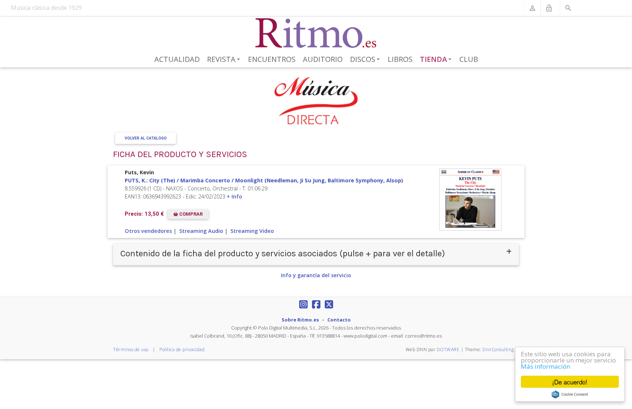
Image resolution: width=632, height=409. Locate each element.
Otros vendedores (148, 230)
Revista (224, 59)
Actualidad (177, 59)
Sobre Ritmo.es (300, 319)
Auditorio (323, 59)
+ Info (234, 196)
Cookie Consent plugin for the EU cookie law (570, 394)
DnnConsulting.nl (500, 349)
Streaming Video (252, 230)
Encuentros (272, 59)
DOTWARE (448, 349)
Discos (366, 59)
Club (468, 59)
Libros (400, 59)
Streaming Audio (201, 230)
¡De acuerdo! (569, 381)
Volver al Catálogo (146, 138)
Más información (545, 366)
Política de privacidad (181, 349)
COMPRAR (190, 214)
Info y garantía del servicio (316, 275)
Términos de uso (130, 349)
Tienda (437, 59)
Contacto (339, 319)
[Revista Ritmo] (316, 33)
